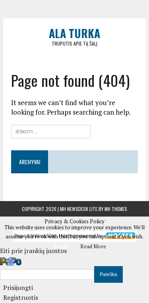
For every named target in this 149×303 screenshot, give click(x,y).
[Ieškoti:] (51, 130)
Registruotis (20, 297)
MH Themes (115, 208)
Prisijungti (18, 287)
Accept (61, 246)
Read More (93, 246)
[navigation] (74, 279)
